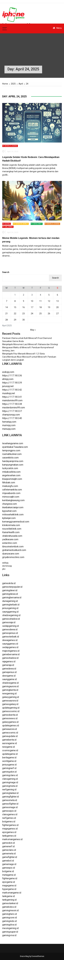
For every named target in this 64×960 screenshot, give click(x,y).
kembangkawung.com (13, 500)
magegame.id (9, 885)
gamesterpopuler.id (12, 586)
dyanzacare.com (10, 553)
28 (6, 320)
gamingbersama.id (11, 597)
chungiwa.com (9, 503)
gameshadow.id (10, 658)
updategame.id (10, 754)
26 (49, 313)
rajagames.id (8, 661)
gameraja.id (8, 665)
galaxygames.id (10, 722)
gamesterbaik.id (10, 636)
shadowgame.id (10, 682)
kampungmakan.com (12, 464)
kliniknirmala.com (11, 525)
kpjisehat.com (9, 511)
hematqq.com (9, 421)
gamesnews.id (9, 718)
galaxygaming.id (10, 697)
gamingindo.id (9, 921)
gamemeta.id (9, 853)
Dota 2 (7, 224)
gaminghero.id (9, 914)
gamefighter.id (9, 857)
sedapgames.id (10, 647)
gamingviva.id (9, 935)
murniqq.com (8, 425)
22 (15, 313)
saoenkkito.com (10, 457)
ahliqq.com (7, 379)
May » (33, 330)
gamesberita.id (10, 714)
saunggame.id (9, 679)
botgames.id (8, 821)
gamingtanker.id (10, 793)
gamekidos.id (9, 906)
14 (6, 307)
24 (32, 313)
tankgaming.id (9, 899)
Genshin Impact (21, 224)
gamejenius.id (9, 672)
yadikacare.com (10, 539)
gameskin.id (8, 842)
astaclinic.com (9, 543)
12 (49, 301)
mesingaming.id (10, 928)
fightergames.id (10, 825)
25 (40, 313)
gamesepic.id (9, 810)
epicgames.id (9, 832)
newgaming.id (9, 693)
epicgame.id (8, 882)
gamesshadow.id (11, 618)
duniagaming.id (10, 601)
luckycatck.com (10, 468)
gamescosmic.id (10, 711)
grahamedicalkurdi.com (14, 550)
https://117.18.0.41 (12, 396)
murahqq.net (8, 393)
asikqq (5, 563)
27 (57, 313)
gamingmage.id (10, 782)
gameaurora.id (9, 729)
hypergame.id (9, 889)
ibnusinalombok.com (13, 546)
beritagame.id (9, 757)
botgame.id (8, 871)
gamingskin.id (9, 771)
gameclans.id (9, 850)
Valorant (9, 227)
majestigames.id (10, 650)
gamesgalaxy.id (10, 704)
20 (57, 307)
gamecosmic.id (10, 732)
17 (32, 307)
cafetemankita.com (12, 489)
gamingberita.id (10, 690)
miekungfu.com (10, 486)
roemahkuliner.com (12, 454)
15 (15, 307)
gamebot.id (8, 860)
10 (32, 301)
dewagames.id (9, 640)
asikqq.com (8, 372)
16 (23, 307)
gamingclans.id (10, 775)
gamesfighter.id (10, 803)
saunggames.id (10, 643)
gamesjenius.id (10, 633)
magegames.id (10, 828)
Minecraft (37, 224)
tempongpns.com (11, 450)
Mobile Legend (11, 146)
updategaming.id (10, 707)
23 (23, 313)
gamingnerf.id (9, 768)
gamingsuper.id (10, 931)
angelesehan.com (11, 475)
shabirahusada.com (12, 535)
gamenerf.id (8, 846)
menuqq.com (8, 428)
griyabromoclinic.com (13, 557)
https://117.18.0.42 (12, 389)
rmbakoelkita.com (11, 471)
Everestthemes (38, 956)
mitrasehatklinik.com (13, 514)
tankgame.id (8, 896)
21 (6, 313)
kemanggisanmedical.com (15, 521)
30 (23, 320)
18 (40, 307)
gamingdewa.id (10, 594)
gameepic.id (8, 867)
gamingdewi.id (9, 590)
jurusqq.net (8, 386)
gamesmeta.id (9, 800)
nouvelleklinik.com (11, 528)
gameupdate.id (10, 736)
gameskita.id (8, 583)
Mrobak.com (8, 482)
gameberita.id (9, 739)
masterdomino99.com (13, 407)
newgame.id (8, 746)
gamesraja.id (8, 622)
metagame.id (9, 874)
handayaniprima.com (12, 461)
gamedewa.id (9, 668)
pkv (4, 569)
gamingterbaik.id (10, 604)
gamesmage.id (10, 807)
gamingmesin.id (10, 910)
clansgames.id (9, 814)
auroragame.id (9, 743)
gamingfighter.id (10, 796)
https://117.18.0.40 (12, 418)
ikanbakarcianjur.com (12, 507)
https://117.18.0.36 (12, 375)
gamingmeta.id (9, 786)
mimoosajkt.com (10, 496)
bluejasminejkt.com (12, 479)
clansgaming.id (10, 778)
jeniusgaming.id (10, 608)
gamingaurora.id (10, 686)
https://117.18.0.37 (12, 411)
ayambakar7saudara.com (15, 447)
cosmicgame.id (10, 750)
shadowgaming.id (11, 615)
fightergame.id (9, 878)
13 (57, 301)
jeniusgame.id (9, 764)
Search (5, 272)
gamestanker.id (10, 903)
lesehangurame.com (12, 443)
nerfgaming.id (9, 789)
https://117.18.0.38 (12, 404)
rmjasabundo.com (11, 493)
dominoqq (7, 566)
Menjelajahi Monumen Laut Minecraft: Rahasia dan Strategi (30, 344)
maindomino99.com (12, 400)
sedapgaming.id (10, 626)
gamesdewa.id (9, 629)
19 (49, 307)
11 (40, 301)
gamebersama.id (10, 654)
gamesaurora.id (10, 700)
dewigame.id (8, 675)
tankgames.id (9, 835)
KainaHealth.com (10, 532)
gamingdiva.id (9, 924)
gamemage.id (9, 864)
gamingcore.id (9, 917)
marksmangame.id (11, 892)
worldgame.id (9, 761)
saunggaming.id (10, 611)
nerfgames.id (9, 818)
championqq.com (11, 414)
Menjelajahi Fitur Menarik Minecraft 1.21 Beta (23, 353)
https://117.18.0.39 (12, 382)
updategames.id (10, 725)
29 (15, 320)
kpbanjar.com (9, 518)
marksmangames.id (12, 839)
